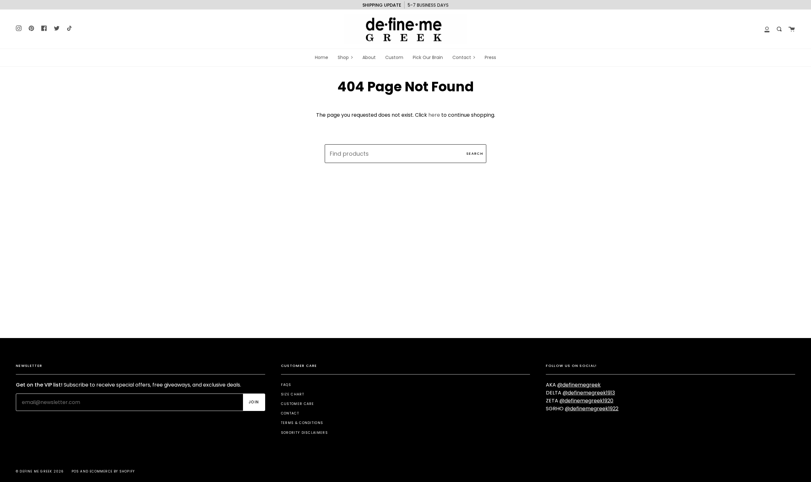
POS (75, 471)
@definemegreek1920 (586, 400)
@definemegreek (579, 384)
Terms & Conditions (302, 422)
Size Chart (292, 394)
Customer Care (297, 403)
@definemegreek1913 (589, 392)
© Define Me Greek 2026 (40, 471)
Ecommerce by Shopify (112, 471)
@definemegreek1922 (591, 408)
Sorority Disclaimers (304, 432)
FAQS (286, 384)
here (434, 115)
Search (474, 153)
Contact (290, 413)
